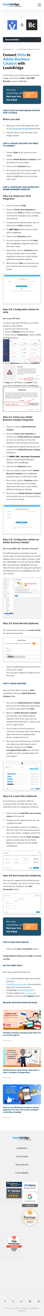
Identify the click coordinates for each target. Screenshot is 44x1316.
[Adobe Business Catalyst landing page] (31, 25)
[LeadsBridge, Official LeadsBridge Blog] (12, 4)
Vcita (8, 978)
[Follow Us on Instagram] (13, 1301)
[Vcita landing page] (12, 25)
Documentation (12, 39)
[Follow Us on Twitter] (39, 1301)
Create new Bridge (20, 128)
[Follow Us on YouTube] (30, 1301)
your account (30, 993)
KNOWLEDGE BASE (25, 990)
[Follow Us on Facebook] (5, 1301)
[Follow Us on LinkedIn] (21, 1301)
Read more (7, 1040)
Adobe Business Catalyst (17, 984)
